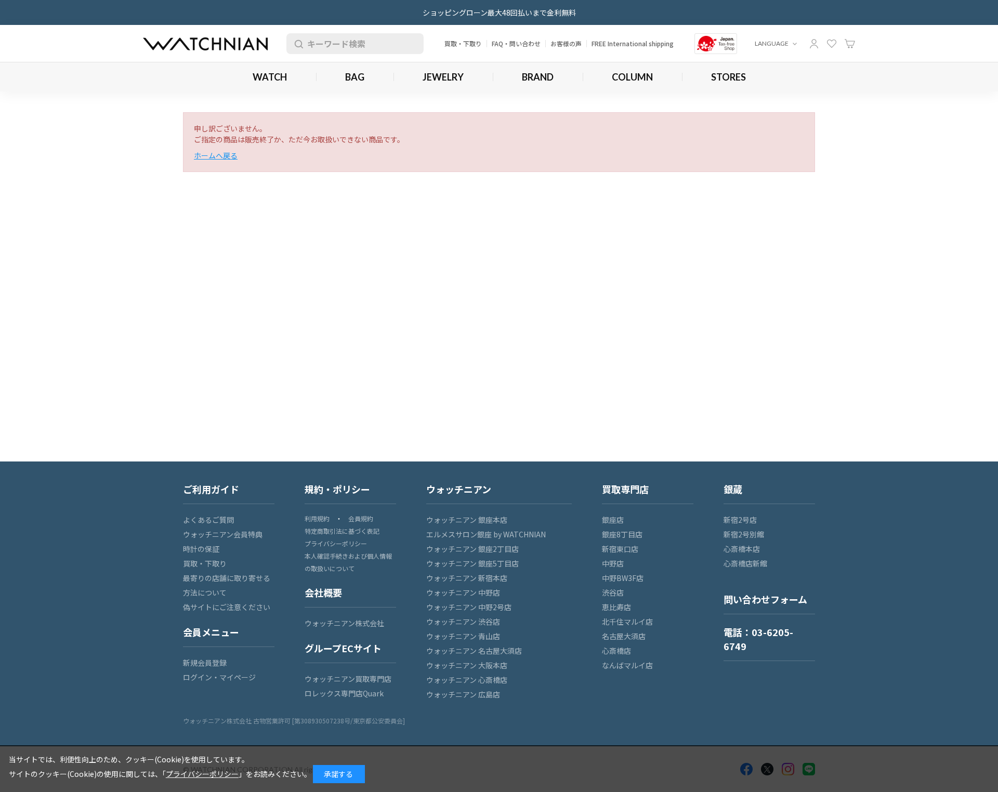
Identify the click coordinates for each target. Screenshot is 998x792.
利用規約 (317, 518)
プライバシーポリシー (336, 543)
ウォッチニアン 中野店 (463, 592)
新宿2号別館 (744, 534)
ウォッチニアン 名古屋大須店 (474, 650)
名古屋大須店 (624, 636)
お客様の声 (566, 43)
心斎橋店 (616, 650)
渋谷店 (613, 592)
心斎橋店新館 (745, 563)
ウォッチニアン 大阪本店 (466, 665)
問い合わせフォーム (765, 599)
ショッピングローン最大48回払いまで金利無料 (499, 12)
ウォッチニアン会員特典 (222, 534)
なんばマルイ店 (627, 665)
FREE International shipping (633, 43)
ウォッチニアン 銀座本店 (466, 519)
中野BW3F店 (623, 578)
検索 (296, 43)
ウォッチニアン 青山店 (463, 636)
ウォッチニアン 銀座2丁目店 (472, 549)
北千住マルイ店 (627, 621)
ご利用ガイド (211, 489)
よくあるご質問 (208, 519)
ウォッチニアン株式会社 (344, 623)
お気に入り (831, 43)
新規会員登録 (205, 662)
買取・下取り (463, 43)
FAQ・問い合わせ (516, 43)
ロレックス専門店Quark (344, 693)
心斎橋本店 (742, 549)
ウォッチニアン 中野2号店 (468, 607)
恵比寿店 (616, 607)
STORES (728, 77)
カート (850, 43)
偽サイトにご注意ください (226, 607)
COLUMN (632, 77)
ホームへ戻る (216, 155)
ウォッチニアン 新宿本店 (466, 578)
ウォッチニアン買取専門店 (348, 679)
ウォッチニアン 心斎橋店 (466, 680)
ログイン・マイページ (219, 677)
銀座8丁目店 (622, 534)
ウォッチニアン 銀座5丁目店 (472, 563)
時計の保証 (201, 549)
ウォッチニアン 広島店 (463, 694)
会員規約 (360, 518)
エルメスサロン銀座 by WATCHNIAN (486, 534)
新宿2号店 (740, 519)
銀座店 (613, 519)
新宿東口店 (620, 549)
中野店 (613, 563)
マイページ (814, 43)
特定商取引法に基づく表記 (342, 530)
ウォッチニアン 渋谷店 (463, 621)
